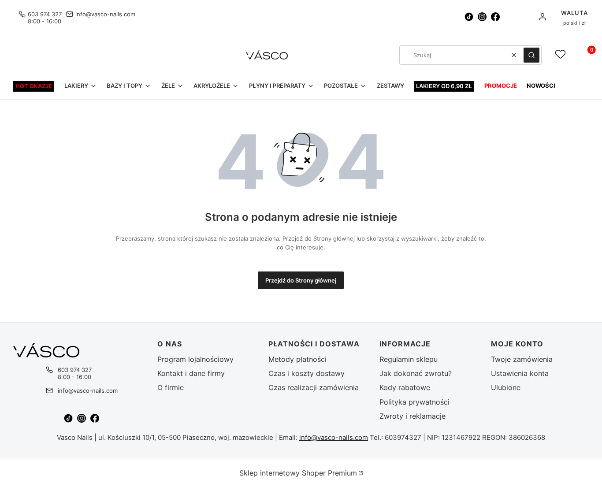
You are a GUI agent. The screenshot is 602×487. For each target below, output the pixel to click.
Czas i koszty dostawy (306, 373)
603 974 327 (45, 14)
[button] (531, 55)
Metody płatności (297, 359)
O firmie (170, 387)
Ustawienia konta (520, 373)
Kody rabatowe (404, 387)
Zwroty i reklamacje (412, 416)
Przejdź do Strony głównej (300, 280)
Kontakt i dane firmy (191, 373)
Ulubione (505, 387)
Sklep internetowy (298, 472)
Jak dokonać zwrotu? (415, 373)
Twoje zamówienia (522, 359)
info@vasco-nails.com (105, 14)
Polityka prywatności (414, 402)
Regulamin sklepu (408, 359)
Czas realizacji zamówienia (313, 387)
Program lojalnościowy (195, 359)
